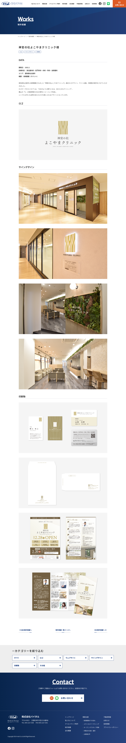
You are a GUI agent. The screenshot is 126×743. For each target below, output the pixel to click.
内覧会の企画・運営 (89, 731)
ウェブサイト (71, 658)
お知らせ (87, 4)
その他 (42, 665)
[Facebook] (100, 3)
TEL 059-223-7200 (28, 723)
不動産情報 (80, 4)
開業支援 (44, 4)
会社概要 (71, 4)
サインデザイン (29, 52)
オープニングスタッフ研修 (91, 727)
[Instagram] (104, 3)
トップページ (22, 36)
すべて (16, 658)
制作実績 (64, 4)
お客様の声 (87, 734)
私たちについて (36, 4)
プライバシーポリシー (111, 727)
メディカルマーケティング (91, 724)
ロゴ (21, 52)
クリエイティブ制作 (54, 4)
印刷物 (38, 52)
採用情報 (94, 4)
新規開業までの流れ (89, 720)
